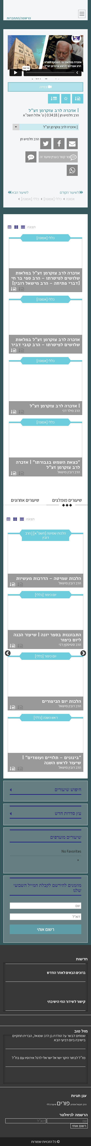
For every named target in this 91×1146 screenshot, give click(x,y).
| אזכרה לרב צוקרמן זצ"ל (55, 408)
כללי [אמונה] (53, 198)
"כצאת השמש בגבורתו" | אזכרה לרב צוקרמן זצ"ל (48, 466)
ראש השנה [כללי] (46, 717)
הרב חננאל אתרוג (78, 1104)
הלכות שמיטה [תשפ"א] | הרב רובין (45, 535)
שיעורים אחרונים (25, 500)
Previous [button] (83, 653)
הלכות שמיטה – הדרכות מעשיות (48, 580)
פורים (63, 1103)
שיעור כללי (51, 1104)
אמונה (70, 198)
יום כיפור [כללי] (45, 594)
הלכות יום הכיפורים (61, 703)
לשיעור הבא (19, 192)
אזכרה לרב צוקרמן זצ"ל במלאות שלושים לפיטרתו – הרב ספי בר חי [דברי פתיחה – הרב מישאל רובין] (45, 278)
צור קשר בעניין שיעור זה (55, 156)
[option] (45, 358)
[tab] (67, 500)
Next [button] (7, 653)
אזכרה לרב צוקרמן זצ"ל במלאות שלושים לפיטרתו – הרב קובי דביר (45, 342)
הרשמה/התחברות (19, 18)
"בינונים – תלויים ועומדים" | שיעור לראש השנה (51, 762)
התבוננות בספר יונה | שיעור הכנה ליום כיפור (47, 639)
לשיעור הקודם (70, 192)
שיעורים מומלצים (67, 500)
